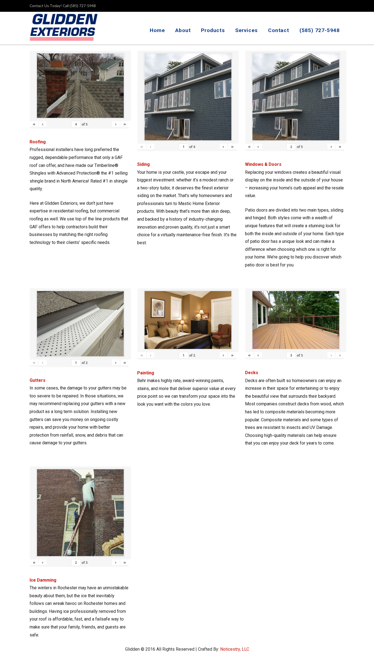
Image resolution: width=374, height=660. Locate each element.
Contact (278, 30)
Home (157, 30)
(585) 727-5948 (320, 30)
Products (213, 30)
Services (246, 30)
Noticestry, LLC (234, 649)
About (183, 30)
